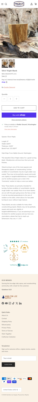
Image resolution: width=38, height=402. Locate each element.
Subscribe (8, 364)
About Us (5, 315)
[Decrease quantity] (4, 98)
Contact (4, 319)
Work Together (7, 334)
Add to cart (19, 108)
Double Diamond (9, 87)
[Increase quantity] (16, 98)
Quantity (4, 94)
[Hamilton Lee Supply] (19, 4)
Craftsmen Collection (9, 337)
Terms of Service (7, 331)
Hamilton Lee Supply (11, 395)
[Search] (7, 4)
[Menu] (2, 4)
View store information (10, 129)
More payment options (19, 120)
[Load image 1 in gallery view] (19, 33)
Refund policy (6, 325)
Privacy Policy (6, 328)
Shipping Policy (7, 322)
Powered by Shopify (23, 395)
